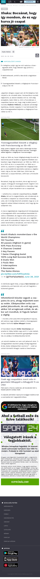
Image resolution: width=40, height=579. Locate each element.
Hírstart (7, 522)
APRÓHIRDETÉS (8, 506)
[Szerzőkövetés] (13, 51)
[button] (37, 5)
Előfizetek (29, 1)
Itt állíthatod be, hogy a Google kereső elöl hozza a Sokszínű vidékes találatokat (22, 407)
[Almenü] (10, 1)
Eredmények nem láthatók (21, 1)
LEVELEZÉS (7, 529)
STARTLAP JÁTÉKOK (9, 541)
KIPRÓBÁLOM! (20, 481)
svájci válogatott (20, 5)
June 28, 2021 (31, 276)
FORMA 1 (6, 514)
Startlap (7, 537)
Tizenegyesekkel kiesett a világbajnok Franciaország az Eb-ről (19, 144)
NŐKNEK (6, 533)
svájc (10, 5)
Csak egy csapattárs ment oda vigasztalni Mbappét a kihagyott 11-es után (20, 382)
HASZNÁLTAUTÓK (9, 518)
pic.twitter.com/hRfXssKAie (15, 274)
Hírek (4, 9)
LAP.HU (6, 525)
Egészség (7, 510)
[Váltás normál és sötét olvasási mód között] (15, 2)
